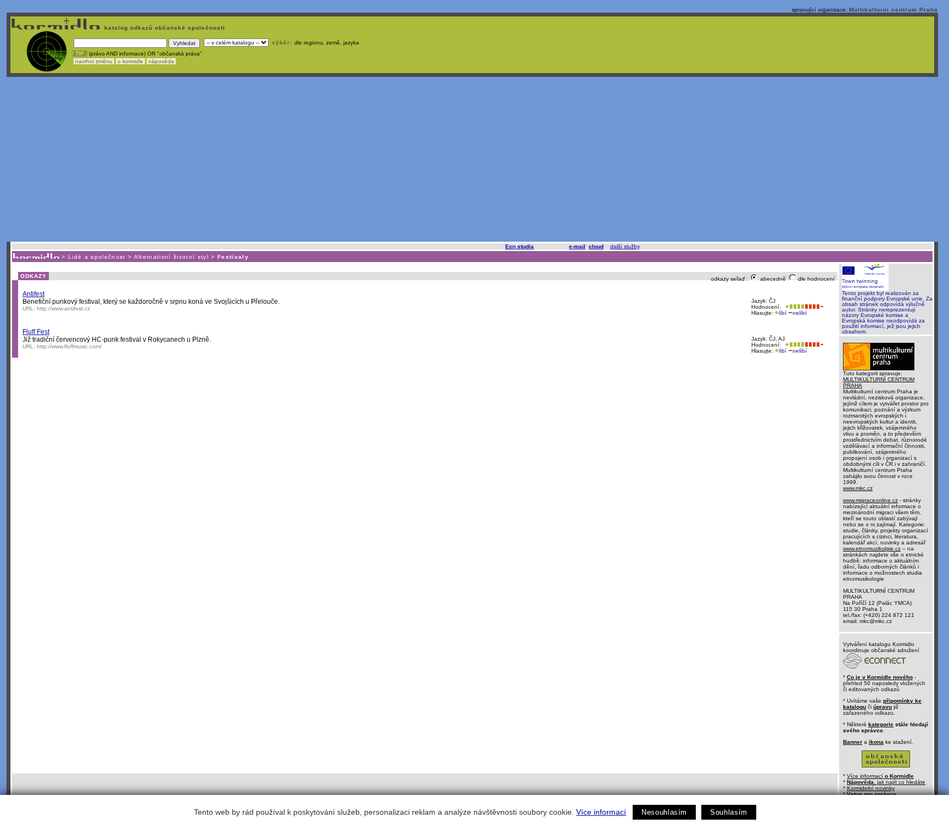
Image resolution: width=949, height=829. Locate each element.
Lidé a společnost (97, 257)
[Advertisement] (472, 159)
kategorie (881, 724)
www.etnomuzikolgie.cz (872, 549)
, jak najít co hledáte (886, 782)
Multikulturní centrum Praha (893, 10)
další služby (624, 246)
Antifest (33, 294)
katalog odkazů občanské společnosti (163, 28)
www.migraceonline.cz (870, 500)
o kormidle (130, 61)
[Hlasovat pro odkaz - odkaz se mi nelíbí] (814, 307)
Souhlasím (728, 812)
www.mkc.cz (858, 488)
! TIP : (79, 54)
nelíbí (799, 313)
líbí (782, 313)
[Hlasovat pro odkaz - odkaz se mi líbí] (794, 307)
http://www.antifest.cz (63, 308)
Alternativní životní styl (171, 257)
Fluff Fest (36, 332)
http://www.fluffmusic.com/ (69, 346)
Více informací (601, 812)
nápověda (161, 61)
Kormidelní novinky (871, 788)
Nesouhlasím (664, 812)
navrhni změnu (94, 61)
